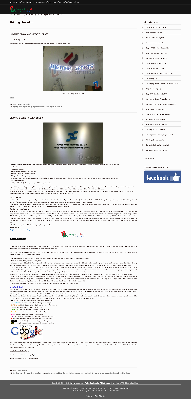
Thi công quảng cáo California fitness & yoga (159, 73)
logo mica (53, 106)
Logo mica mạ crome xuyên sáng (156, 53)
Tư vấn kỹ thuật (67, 2)
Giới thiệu (13, 15)
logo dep (77, 373)
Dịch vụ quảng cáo (76, 383)
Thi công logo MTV (152, 78)
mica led (59, 106)
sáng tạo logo (116, 373)
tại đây (36, 355)
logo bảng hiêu (60, 373)
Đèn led (49, 2)
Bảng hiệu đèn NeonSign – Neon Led (157, 145)
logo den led (69, 373)
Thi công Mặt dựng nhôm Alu (155, 140)
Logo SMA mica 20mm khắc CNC (156, 94)
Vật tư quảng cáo (39, 2)
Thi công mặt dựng (107, 383)
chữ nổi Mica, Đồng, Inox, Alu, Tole (156, 124)
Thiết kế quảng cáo (92, 383)
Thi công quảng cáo (25, 2)
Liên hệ (59, 15)
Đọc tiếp (12, 98)
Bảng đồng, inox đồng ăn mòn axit (156, 150)
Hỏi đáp (76, 2)
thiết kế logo (126, 373)
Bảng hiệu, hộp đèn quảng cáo (155, 119)
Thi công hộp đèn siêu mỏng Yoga (156, 63)
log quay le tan (17, 106)
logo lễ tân (90, 373)
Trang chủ (13, 2)
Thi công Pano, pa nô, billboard (155, 130)
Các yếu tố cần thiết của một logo (26, 117)
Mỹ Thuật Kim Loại (50, 15)
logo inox (83, 373)
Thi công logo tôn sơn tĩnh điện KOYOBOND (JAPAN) (162, 84)
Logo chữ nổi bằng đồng (153, 89)
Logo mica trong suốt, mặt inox (155, 32)
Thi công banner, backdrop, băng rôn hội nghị (159, 135)
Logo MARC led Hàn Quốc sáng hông (157, 48)
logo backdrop (27, 106)
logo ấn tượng (39, 373)
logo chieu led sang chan (41, 106)
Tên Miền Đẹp (100, 396)
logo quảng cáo (107, 373)
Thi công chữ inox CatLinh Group (156, 27)
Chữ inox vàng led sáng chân (155, 38)
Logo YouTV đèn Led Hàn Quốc (156, 109)
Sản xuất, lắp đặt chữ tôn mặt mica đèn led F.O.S (161, 104)
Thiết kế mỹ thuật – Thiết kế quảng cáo (158, 114)
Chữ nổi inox (149, 158)
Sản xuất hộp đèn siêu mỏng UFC (156, 58)
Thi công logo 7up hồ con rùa (155, 68)
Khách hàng (57, 2)
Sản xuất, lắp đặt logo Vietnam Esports (29, 34)
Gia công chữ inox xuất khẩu (155, 43)
